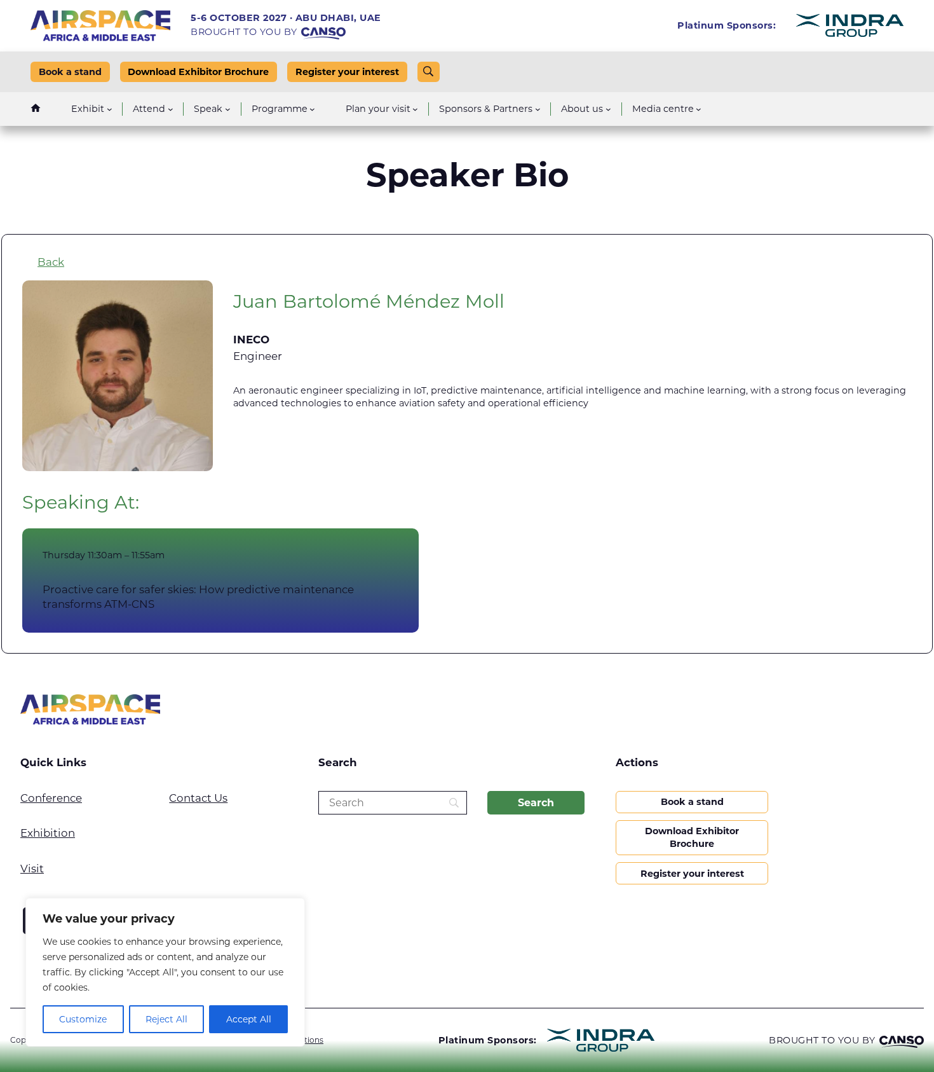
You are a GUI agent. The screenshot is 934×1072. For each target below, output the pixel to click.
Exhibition (47, 833)
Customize (83, 1019)
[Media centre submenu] (698, 109)
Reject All (166, 1019)
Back (50, 262)
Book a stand (70, 72)
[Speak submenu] (228, 109)
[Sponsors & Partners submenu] (538, 109)
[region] (165, 972)
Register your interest (347, 72)
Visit (32, 868)
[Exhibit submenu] (109, 109)
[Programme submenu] (312, 109)
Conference (51, 798)
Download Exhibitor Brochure (198, 72)
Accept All (248, 1019)
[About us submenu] (608, 109)
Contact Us (198, 798)
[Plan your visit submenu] (415, 109)
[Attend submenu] (170, 109)
